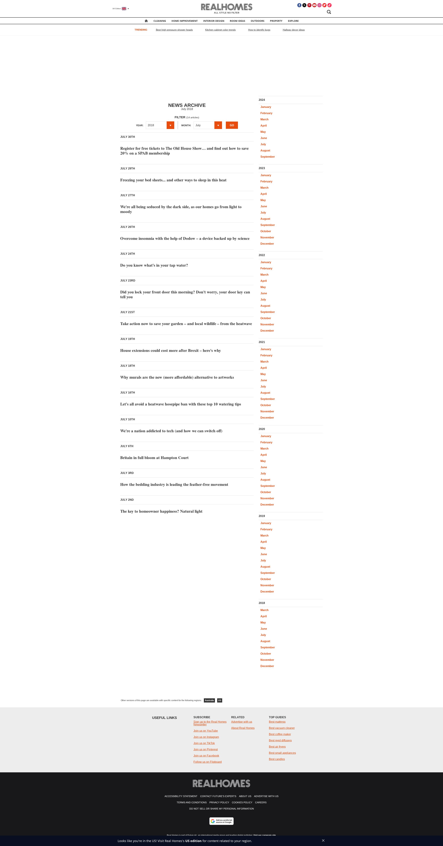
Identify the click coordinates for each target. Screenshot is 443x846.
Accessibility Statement (181, 796)
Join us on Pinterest (205, 749)
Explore (293, 20)
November (267, 237)
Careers (260, 802)
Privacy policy (219, 802)
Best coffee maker (280, 734)
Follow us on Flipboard (207, 761)
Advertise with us (241, 721)
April (263, 125)
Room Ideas (237, 20)
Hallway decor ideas (294, 29)
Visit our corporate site (264, 835)
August (265, 150)
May (263, 131)
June (263, 138)
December (267, 243)
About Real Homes (243, 728)
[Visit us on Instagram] (319, 5)
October (265, 231)
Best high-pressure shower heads (174, 29)
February (266, 113)
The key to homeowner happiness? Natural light (161, 511)
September (267, 156)
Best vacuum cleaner (282, 728)
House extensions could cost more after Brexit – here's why (170, 350)
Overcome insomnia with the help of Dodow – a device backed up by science (185, 238)
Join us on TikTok (204, 743)
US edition (193, 841)
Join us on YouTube (205, 730)
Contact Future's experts (218, 796)
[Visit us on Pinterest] (309, 5)
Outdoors (257, 20)
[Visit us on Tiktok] (329, 5)
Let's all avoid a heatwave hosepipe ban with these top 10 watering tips (180, 404)
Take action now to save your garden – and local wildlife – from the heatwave (186, 323)
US (219, 700)
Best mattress (277, 721)
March (264, 119)
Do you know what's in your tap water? (154, 265)
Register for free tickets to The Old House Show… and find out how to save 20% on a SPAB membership (184, 150)
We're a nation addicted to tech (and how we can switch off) (171, 431)
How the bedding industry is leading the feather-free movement (174, 484)
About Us (245, 796)
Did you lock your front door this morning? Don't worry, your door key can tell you (185, 294)
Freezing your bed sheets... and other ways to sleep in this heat (173, 180)
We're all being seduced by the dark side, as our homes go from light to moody (181, 209)
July (263, 144)
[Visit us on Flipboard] (324, 5)
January (265, 106)
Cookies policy (242, 802)
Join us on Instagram (206, 737)
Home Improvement (184, 20)
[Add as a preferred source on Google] (221, 821)
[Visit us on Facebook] (299, 5)
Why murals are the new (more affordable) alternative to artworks (177, 377)
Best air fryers (277, 746)
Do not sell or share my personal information (221, 808)
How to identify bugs (259, 29)
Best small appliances (282, 752)
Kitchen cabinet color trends (220, 29)
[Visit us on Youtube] (314, 5)
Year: (139, 125)
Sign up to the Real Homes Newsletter (210, 723)
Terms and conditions (192, 802)
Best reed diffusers (280, 740)
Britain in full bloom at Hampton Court (154, 457)
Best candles (277, 759)
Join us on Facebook (206, 755)
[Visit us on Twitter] (304, 5)
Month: (186, 125)
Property (276, 20)
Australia (209, 700)
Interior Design (213, 20)
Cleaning (159, 20)
